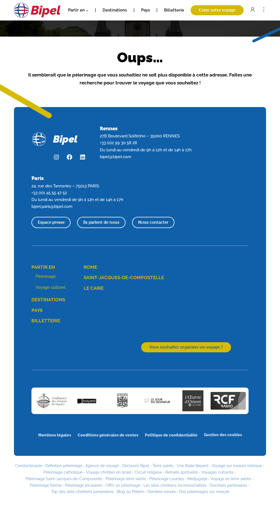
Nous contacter (153, 222)
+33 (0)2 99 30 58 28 (118, 142)
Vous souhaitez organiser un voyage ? (186, 347)
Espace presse (51, 222)
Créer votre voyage (217, 10)
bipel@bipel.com (115, 156)
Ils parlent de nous (101, 222)
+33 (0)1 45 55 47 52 (49, 192)
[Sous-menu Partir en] (87, 10)
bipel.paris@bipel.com (51, 206)
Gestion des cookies (223, 434)
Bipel (65, 139)
